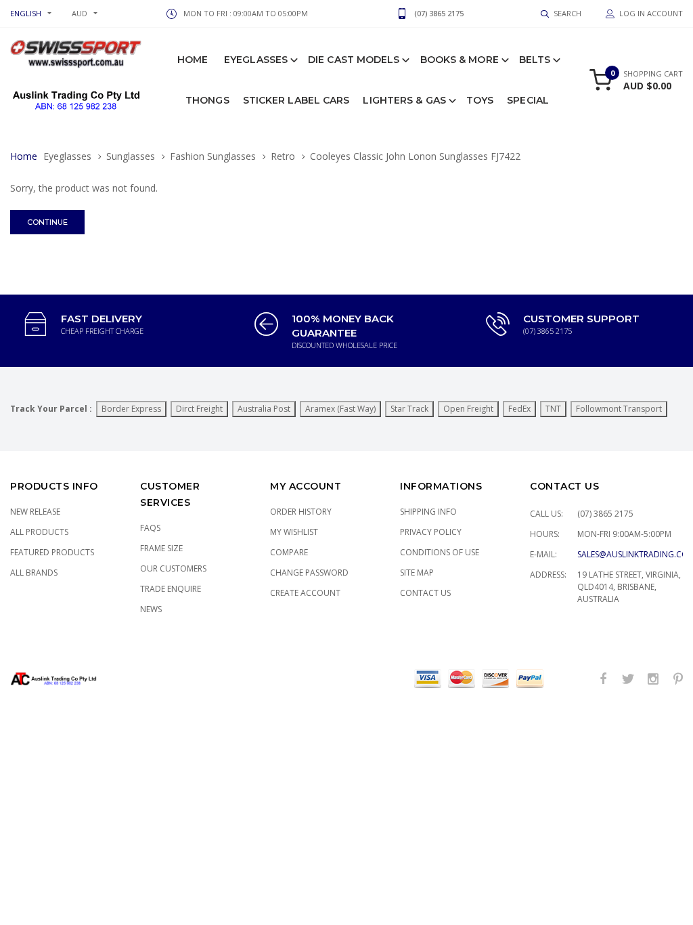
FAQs (150, 528)
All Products (39, 532)
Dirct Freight (199, 408)
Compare (289, 552)
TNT (553, 408)
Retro (283, 156)
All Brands (34, 572)
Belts (535, 59)
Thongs (207, 100)
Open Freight (468, 408)
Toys (479, 100)
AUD (79, 13)
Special (528, 100)
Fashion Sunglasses (213, 156)
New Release (35, 511)
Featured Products (52, 552)
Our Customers (173, 568)
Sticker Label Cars (296, 100)
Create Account (305, 593)
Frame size (161, 548)
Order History (301, 511)
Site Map (417, 572)
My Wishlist (294, 532)
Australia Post (264, 408)
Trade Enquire (170, 589)
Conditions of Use (439, 552)
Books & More (459, 59)
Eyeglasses (256, 59)
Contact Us (425, 593)
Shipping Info (428, 511)
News (151, 609)
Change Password (309, 572)
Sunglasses (130, 156)
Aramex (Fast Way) (340, 408)
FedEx (519, 408)
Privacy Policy (431, 532)
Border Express (131, 408)
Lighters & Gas (404, 100)
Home (192, 59)
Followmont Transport (619, 408)
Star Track (409, 408)
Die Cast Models (354, 59)
